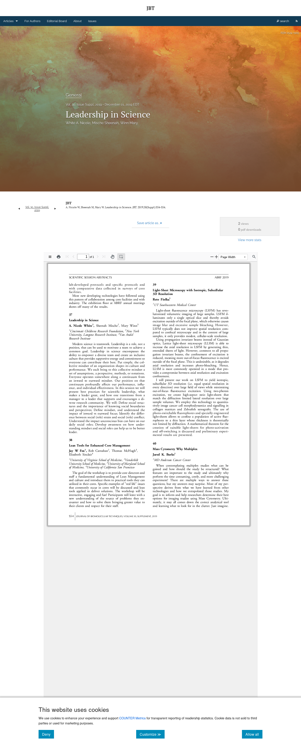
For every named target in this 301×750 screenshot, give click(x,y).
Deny (48, 734)
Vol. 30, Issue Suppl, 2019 (84, 104)
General (74, 95)
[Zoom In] (216, 256)
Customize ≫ (152, 734)
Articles (8, 21)
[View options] (50, 256)
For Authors (32, 21)
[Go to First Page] (67, 256)
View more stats (249, 240)
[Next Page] (97, 256)
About (77, 21)
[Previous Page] (73, 256)
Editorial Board (57, 21)
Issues (92, 21)
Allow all (253, 734)
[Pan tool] (112, 256)
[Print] (59, 256)
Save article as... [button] (149, 223)
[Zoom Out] (212, 256)
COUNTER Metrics (132, 718)
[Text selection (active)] (121, 256)
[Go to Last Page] (103, 256)
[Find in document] (254, 256)
